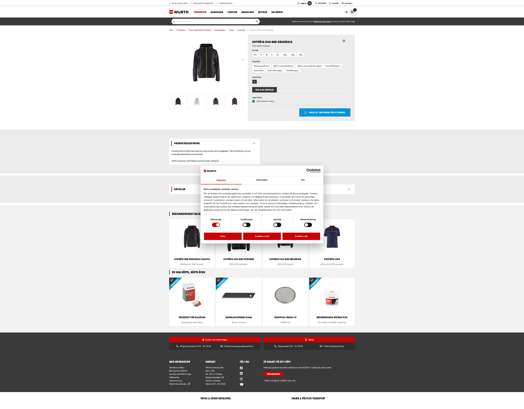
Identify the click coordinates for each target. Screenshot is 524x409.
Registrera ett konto (322, 21)
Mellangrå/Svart (262, 66)
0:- (350, 11)
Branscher (248, 12)
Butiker (262, 12)
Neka (222, 236)
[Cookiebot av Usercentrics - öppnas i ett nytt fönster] (308, 171)
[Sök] (257, 21)
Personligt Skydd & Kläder (200, 30)
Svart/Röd (259, 70)
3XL (293, 55)
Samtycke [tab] (221, 180)
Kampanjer (217, 12)
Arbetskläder (219, 30)
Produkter (200, 12)
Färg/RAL (256, 61)
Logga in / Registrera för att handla (327, 112)
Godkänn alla (301, 236)
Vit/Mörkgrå (292, 70)
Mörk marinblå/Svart (283, 66)
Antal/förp (256, 77)
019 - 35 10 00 (218, 383)
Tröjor (231, 30)
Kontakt (335, 3)
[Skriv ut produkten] (344, 40)
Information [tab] (262, 180)
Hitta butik (322, 3)
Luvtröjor (242, 30)
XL (278, 55)
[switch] (247, 225)
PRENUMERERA (273, 374)
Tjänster (232, 12)
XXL (285, 55)
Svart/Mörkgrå (333, 66)
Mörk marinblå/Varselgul (310, 66)
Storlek (255, 50)
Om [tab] (303, 180)
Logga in (303, 3)
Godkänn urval (262, 236)
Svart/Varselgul (275, 70)
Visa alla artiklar (264, 90)
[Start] (179, 12)
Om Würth (277, 12)
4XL (301, 55)
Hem (171, 30)
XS (255, 55)
